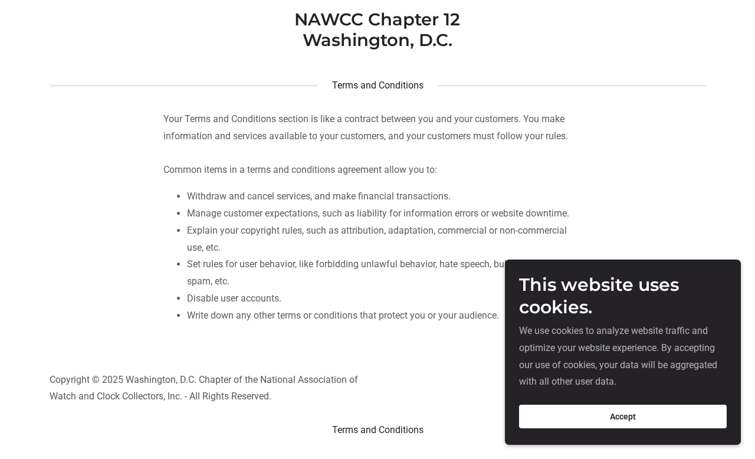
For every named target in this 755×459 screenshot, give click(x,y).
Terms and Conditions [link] (378, 429)
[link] (377, 42)
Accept (623, 416)
